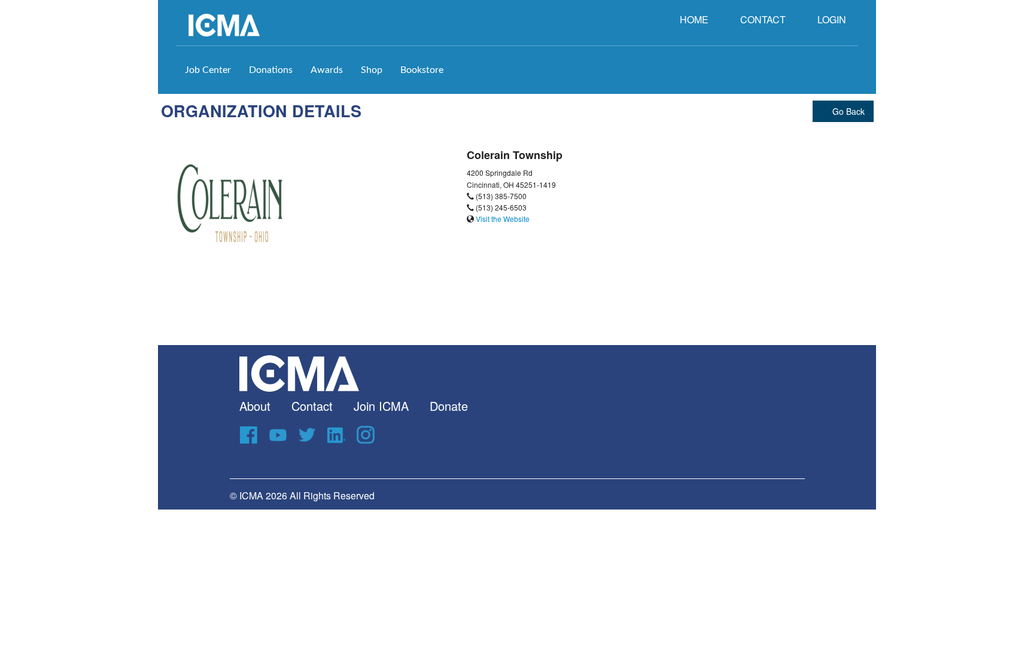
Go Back (847, 111)
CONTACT (763, 19)
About (254, 405)
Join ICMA (381, 405)
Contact (312, 405)
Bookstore (421, 70)
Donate (449, 405)
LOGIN (831, 19)
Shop (371, 70)
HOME (694, 19)
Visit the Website (503, 218)
